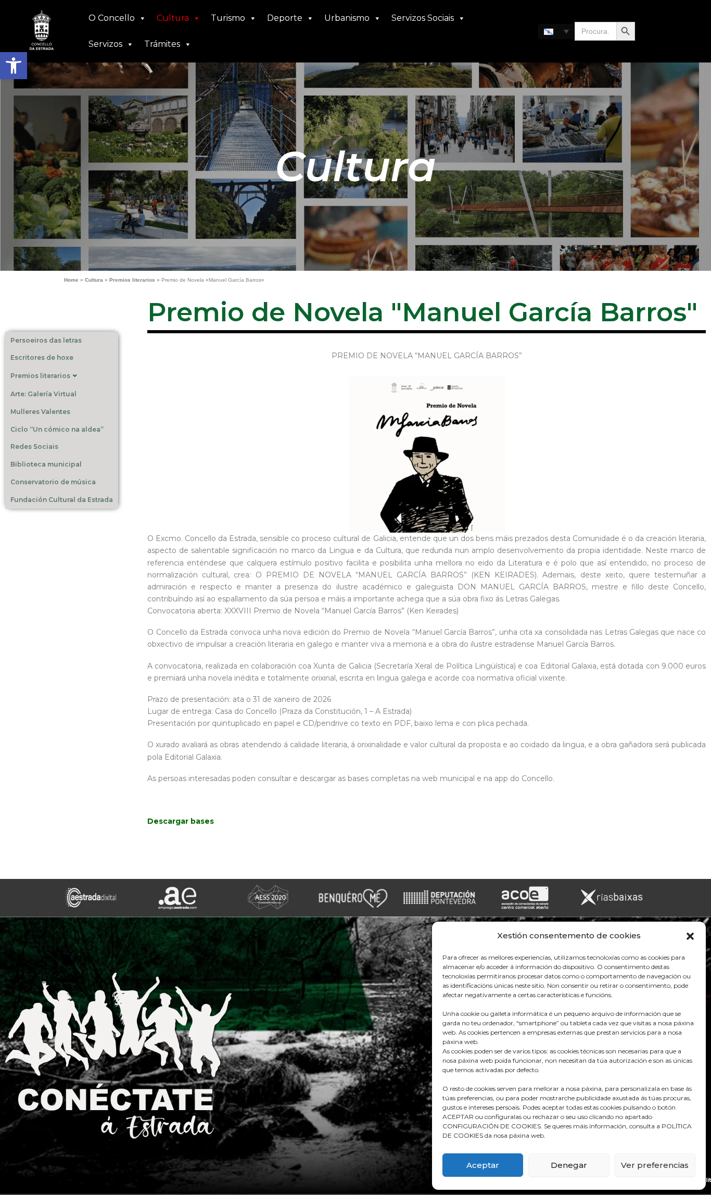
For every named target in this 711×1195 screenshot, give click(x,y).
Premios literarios (132, 280)
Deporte (284, 18)
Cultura (173, 18)
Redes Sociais (34, 446)
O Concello (111, 18)
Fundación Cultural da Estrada (61, 500)
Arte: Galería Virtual (43, 394)
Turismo (228, 18)
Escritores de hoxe (41, 357)
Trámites (162, 44)
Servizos (105, 44)
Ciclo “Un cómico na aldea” (57, 429)
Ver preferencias (655, 1165)
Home (71, 280)
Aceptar (482, 1165)
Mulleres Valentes (40, 412)
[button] (13, 65)
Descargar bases (180, 821)
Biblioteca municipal (46, 464)
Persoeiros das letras (46, 340)
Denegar (569, 1165)
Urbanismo (347, 18)
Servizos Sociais (422, 18)
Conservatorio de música (53, 482)
